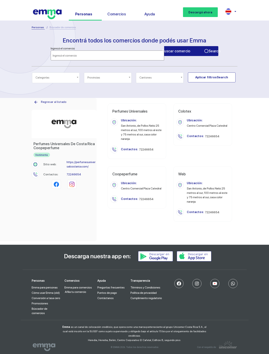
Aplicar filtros (211, 77)
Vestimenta (41, 154)
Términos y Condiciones (145, 287)
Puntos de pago (107, 293)
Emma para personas (45, 287)
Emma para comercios (78, 287)
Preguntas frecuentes (111, 287)
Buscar (191, 51)
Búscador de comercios (39, 311)
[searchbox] (56, 78)
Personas (38, 27)
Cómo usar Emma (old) (46, 293)
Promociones (40, 303)
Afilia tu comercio (75, 292)
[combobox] (56, 77)
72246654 (74, 174)
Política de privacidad (143, 293)
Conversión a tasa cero (46, 298)
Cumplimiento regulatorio (146, 298)
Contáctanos (105, 298)
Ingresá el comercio (63, 48)
